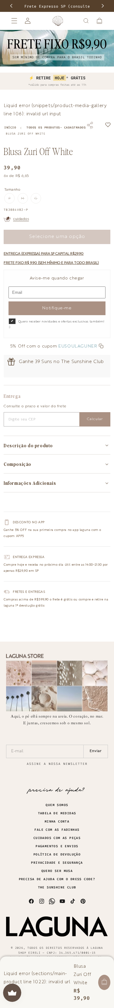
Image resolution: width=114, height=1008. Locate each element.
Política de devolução (57, 854)
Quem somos (57, 805)
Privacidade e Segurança (57, 863)
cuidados (21, 219)
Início (10, 127)
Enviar (96, 751)
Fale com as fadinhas (56, 830)
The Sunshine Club (57, 887)
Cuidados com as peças (57, 838)
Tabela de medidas (57, 813)
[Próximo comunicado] (102, 6)
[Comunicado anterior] (11, 6)
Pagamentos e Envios (57, 846)
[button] (14, 20)
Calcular (95, 419)
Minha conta (57, 821)
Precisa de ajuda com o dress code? (57, 879)
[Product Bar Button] (104, 982)
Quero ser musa (57, 871)
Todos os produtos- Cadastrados (56, 127)
